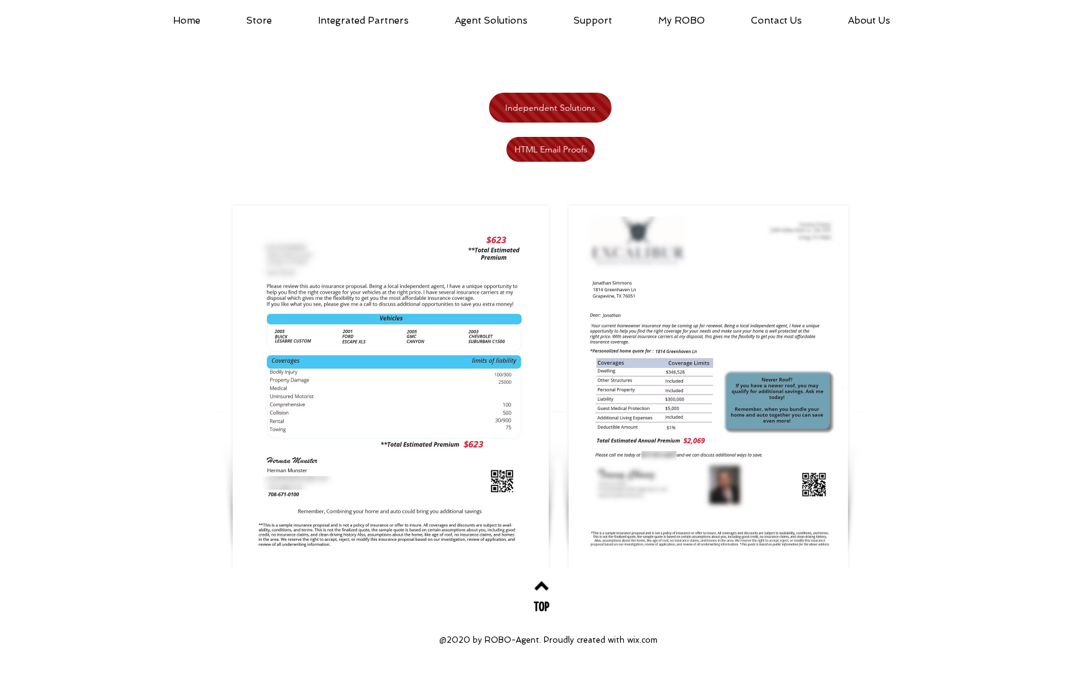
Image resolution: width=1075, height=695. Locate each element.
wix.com (642, 640)
